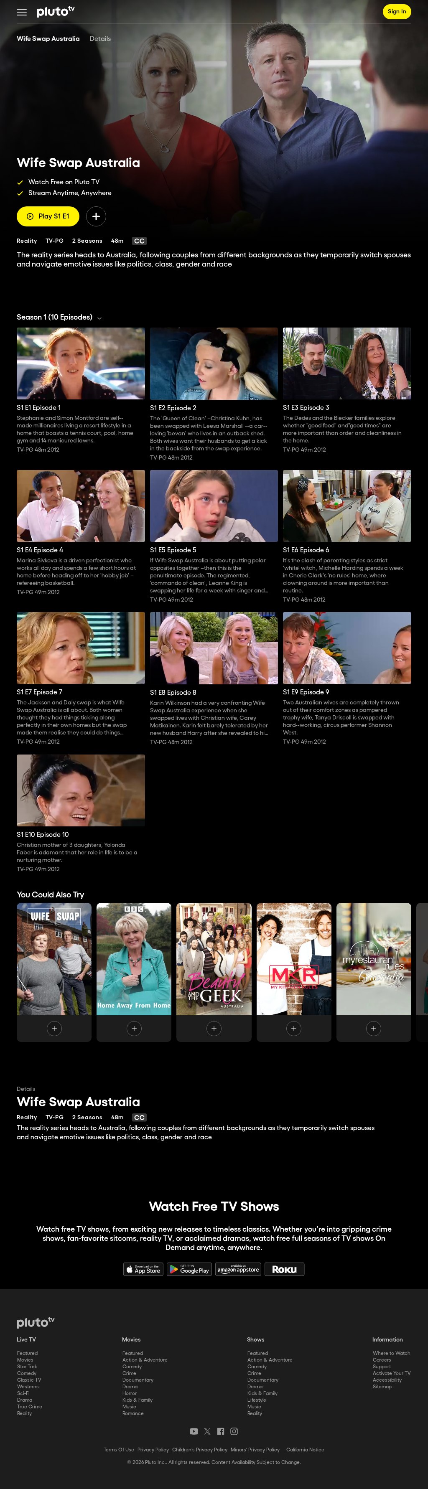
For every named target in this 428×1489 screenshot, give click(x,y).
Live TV (26, 1340)
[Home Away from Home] (134, 972)
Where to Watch (391, 1353)
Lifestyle (256, 1400)
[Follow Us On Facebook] (221, 1431)
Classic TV (29, 1380)
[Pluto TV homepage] (36, 1323)
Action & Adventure (145, 1360)
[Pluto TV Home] (56, 12)
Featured (27, 1353)
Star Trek (27, 1367)
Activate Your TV (392, 1373)
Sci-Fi (23, 1393)
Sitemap (382, 1387)
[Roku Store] (285, 1269)
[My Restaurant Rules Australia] (373, 972)
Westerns (28, 1387)
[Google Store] (189, 1269)
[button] (21, 11)
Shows (256, 1340)
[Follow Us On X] (207, 1431)
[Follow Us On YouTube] (194, 1431)
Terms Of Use (119, 1450)
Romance (133, 1413)
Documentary (137, 1380)
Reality (24, 1413)
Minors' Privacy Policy (255, 1450)
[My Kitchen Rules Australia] (294, 972)
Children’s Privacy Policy (199, 1450)
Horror (129, 1393)
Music (129, 1407)
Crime (129, 1373)
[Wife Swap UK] (54, 972)
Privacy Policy (153, 1450)
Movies (25, 1360)
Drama (24, 1400)
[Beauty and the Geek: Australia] (213, 972)
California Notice (305, 1450)
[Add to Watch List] (96, 216)
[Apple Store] (143, 1269)
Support (382, 1367)
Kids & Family (137, 1400)
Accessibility (387, 1380)
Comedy (26, 1373)
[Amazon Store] (238, 1269)
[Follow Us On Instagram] (234, 1431)
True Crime (29, 1407)
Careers (382, 1360)
